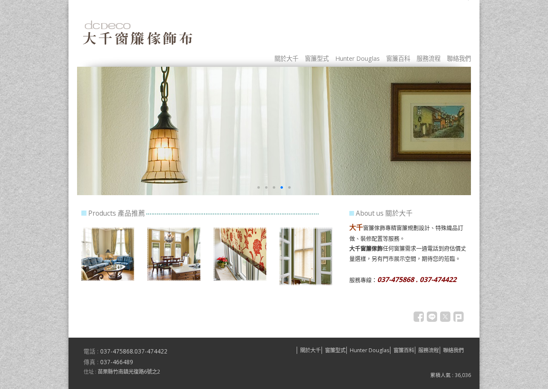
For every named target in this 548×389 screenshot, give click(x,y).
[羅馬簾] (173, 278)
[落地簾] (107, 278)
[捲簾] (240, 278)
